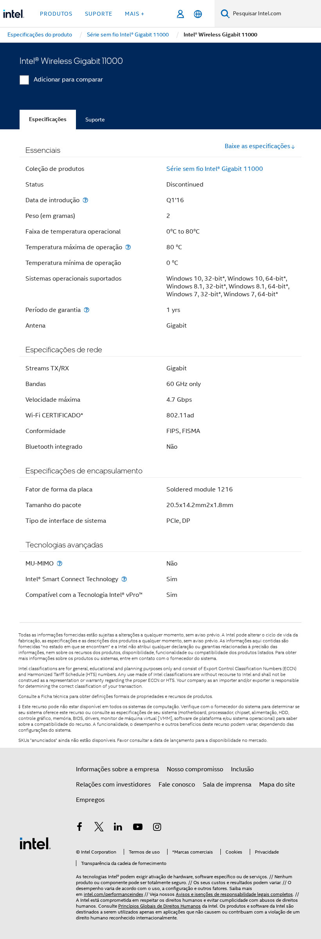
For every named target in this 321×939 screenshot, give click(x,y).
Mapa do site (277, 785)
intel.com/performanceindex (113, 894)
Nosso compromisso (195, 769)
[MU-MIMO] (59, 563)
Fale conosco (177, 785)
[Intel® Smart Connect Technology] (124, 579)
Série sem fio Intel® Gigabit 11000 (214, 169)
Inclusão (242, 769)
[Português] (198, 13)
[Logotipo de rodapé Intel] (35, 843)
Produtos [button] (56, 13)
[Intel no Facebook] (79, 828)
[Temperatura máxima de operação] (128, 247)
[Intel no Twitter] (99, 828)
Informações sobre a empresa (117, 769)
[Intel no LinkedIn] (118, 828)
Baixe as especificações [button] (257, 146)
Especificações (48, 119)
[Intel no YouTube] (137, 828)
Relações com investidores (113, 785)
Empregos (90, 800)
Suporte (95, 119)
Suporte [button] (98, 13)
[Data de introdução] (85, 200)
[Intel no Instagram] (157, 828)
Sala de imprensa (227, 785)
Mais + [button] (134, 13)
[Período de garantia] (86, 309)
